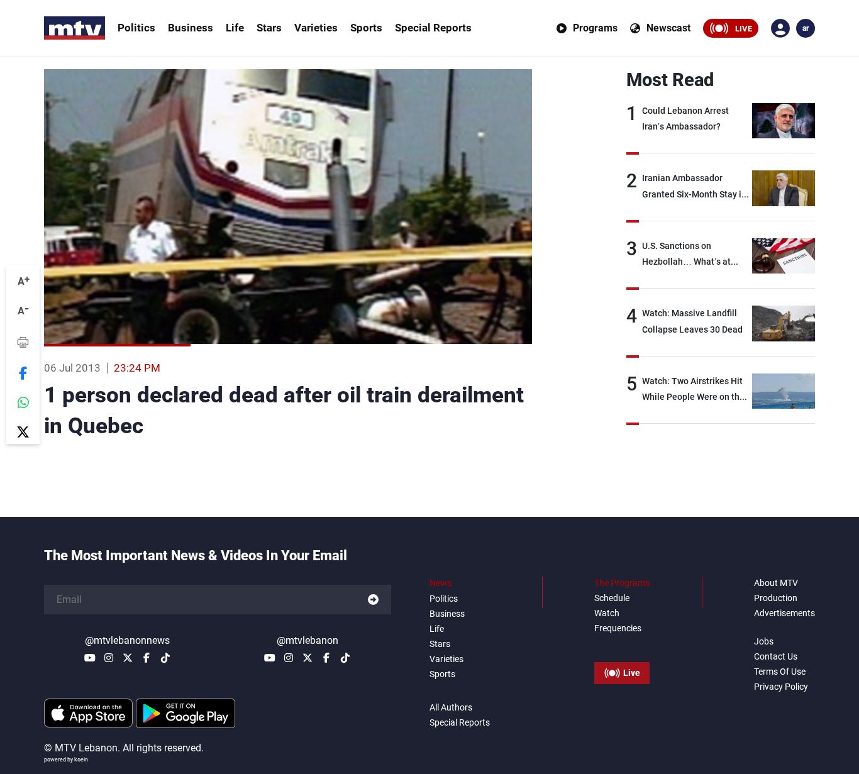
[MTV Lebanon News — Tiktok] (165, 657)
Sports (366, 27)
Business (190, 27)
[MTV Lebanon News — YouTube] (89, 657)
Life (235, 27)
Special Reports (433, 27)
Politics (136, 27)
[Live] (622, 644)
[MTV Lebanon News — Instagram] (108, 657)
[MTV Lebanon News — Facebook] (146, 657)
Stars (269, 27)
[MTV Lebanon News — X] (127, 657)
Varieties (316, 27)
